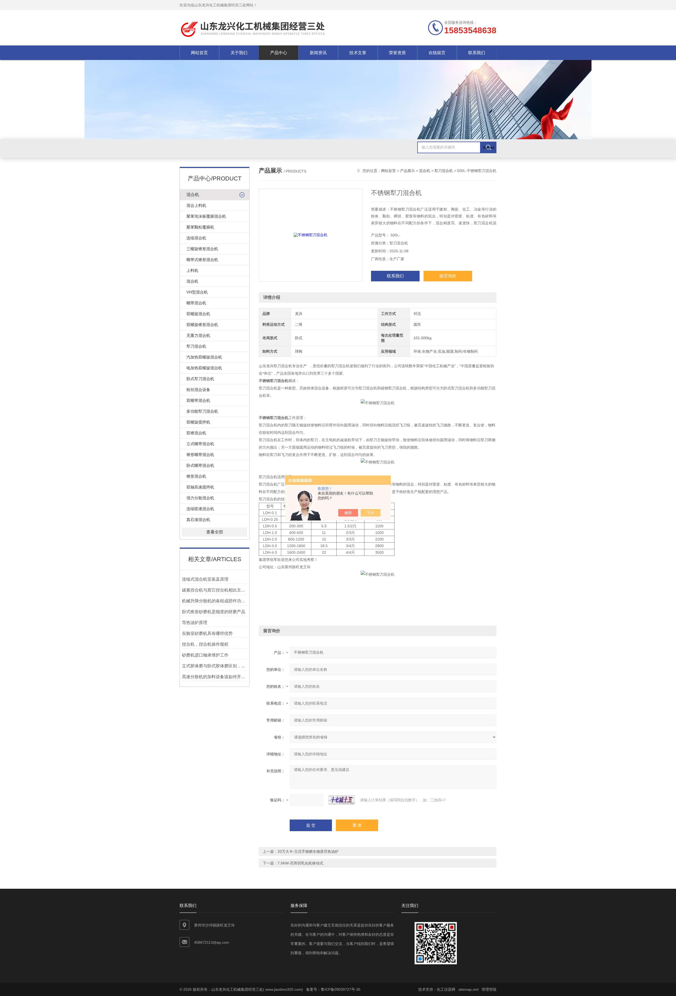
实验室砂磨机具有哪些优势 (207, 633)
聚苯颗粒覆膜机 (200, 227)
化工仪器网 (446, 989)
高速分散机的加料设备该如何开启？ (214, 676)
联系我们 (476, 52)
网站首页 (199, 52)
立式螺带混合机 (200, 443)
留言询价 (447, 276)
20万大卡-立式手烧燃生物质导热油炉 (308, 851)
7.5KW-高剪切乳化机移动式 (300, 863)
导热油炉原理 (194, 622)
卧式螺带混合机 (200, 465)
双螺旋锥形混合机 (202, 324)
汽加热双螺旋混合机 (204, 357)
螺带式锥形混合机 (202, 259)
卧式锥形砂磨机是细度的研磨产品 (213, 611)
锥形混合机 (196, 476)
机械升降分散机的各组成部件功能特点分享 (214, 601)
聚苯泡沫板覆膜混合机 (206, 216)
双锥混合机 (196, 433)
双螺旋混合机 (198, 313)
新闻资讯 (318, 52)
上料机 (192, 270)
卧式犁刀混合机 (200, 378)
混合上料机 (196, 205)
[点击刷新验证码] (341, 799)
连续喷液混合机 (200, 508)
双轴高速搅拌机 (200, 487)
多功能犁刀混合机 (202, 411)
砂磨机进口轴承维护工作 (205, 655)
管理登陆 (489, 989)
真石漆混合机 (198, 519)
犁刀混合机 (196, 346)
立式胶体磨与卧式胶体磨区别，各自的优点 (214, 666)
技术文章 (357, 52)
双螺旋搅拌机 (198, 422)
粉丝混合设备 (198, 389)
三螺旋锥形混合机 (202, 248)
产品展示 (407, 171)
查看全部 (214, 532)
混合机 (192, 194)
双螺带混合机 (198, 400)
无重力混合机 (198, 335)
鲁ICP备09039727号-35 (340, 989)
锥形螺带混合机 (200, 454)
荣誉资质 (397, 52)
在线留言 (437, 52)
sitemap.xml (468, 989)
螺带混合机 (196, 303)
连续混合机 (196, 238)
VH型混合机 (197, 292)
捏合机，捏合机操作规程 (205, 644)
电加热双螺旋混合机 (204, 368)
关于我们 (239, 52)
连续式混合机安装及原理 (205, 579)
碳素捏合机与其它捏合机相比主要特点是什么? (214, 590)
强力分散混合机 (200, 498)
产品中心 (278, 52)
